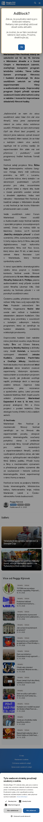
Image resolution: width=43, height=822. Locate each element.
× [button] (40, 775)
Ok (21, 47)
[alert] (21, 797)
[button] (21, 816)
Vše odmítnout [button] (12, 810)
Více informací (22, 797)
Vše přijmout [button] (31, 810)
